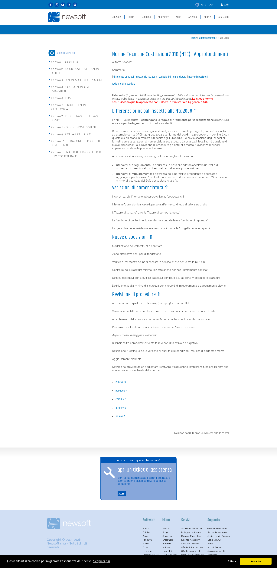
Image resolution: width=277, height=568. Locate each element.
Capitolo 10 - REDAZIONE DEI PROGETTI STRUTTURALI (75, 143)
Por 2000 (147, 539)
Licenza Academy (190, 539)
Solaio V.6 (120, 417)
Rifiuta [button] (232, 561)
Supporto (167, 536)
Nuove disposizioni (198, 77)
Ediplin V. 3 (121, 399)
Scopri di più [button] (101, 561)
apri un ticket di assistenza (145, 470)
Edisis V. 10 (121, 382)
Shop (165, 532)
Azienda (166, 543)
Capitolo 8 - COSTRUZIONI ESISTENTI (74, 127)
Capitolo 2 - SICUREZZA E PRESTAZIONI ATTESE (75, 71)
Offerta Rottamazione (192, 547)
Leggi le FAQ (213, 539)
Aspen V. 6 (121, 408)
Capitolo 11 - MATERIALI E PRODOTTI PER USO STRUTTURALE (76, 154)
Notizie (166, 547)
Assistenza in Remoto (218, 536)
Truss (145, 547)
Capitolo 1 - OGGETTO (64, 62)
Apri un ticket (206, 5)
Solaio (145, 543)
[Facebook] (50, 4)
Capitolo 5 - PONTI (62, 98)
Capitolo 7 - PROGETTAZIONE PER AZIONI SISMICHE (76, 118)
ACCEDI (122, 493)
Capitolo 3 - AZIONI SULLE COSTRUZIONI (76, 80)
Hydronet (147, 551)
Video (210, 543)
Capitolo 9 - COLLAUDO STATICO (71, 134)
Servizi (165, 528)
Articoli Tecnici (214, 547)
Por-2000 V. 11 (122, 391)
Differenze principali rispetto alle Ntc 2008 (135, 77)
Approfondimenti (208, 38)
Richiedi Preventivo (191, 536)
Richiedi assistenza (217, 532)
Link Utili (167, 551)
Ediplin (146, 532)
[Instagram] (75, 4)
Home (194, 38)
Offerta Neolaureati (190, 551)
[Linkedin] (69, 4)
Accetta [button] (256, 561)
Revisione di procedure (123, 84)
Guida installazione (217, 528)
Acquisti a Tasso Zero (192, 528)
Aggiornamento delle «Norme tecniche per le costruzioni (192, 95)
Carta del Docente (190, 543)
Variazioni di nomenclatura (172, 77)
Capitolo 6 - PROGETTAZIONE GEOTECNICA (69, 107)
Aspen (146, 536)
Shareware (167, 539)
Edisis (146, 528)
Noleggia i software (191, 532)
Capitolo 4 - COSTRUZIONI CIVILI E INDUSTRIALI (72, 89)
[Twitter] (56, 4)
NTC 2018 (224, 38)
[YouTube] (62, 4)
